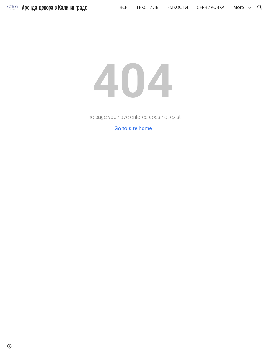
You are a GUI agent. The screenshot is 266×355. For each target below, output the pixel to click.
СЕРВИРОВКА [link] (210, 7)
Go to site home (133, 128)
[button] (260, 7)
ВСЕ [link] (123, 7)
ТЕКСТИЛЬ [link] (147, 7)
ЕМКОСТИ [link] (177, 7)
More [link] (238, 7)
